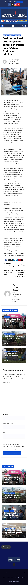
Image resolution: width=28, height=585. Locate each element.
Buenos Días (10, 577)
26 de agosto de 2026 (11, 482)
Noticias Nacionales (14, 581)
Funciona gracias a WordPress (9, 572)
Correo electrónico (9, 423)
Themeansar (14, 574)
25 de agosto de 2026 (11, 500)
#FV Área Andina (14, 63)
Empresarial (17, 35)
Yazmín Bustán (15, 59)
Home (4, 577)
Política (12, 528)
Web (4, 432)
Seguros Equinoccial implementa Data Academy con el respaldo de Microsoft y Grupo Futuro (19, 270)
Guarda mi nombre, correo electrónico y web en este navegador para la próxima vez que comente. (14, 446)
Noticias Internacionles (19, 577)
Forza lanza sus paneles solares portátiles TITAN (11, 355)
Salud (11, 510)
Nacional (6, 510)
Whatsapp (6, 547)
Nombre (6, 414)
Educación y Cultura (8, 35)
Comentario (7, 382)
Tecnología (14, 351)
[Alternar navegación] (13, 26)
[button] (22, 26)
